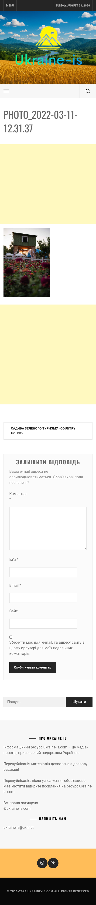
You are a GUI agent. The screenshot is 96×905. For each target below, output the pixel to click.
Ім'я (13, 559)
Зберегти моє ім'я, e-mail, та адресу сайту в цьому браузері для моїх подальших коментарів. (47, 648)
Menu (10, 5)
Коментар (18, 497)
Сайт (13, 611)
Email (15, 585)
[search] (88, 91)
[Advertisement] (48, 184)
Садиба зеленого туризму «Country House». (43, 430)
